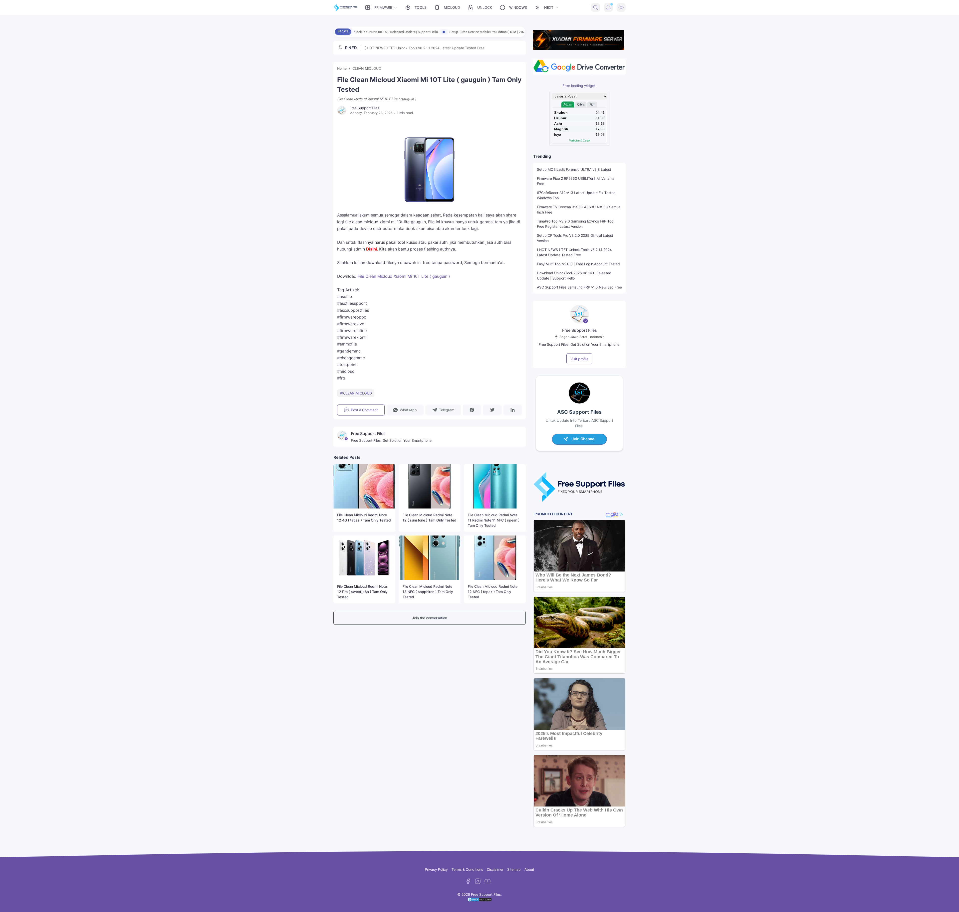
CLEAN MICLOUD (357, 393)
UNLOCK (484, 7)
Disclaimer (495, 869)
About (529, 869)
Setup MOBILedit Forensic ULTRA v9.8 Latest (574, 169)
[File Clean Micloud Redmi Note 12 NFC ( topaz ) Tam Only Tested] (495, 558)
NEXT (548, 7)
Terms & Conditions (467, 869)
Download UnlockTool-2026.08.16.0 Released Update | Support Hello (574, 275)
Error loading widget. (579, 86)
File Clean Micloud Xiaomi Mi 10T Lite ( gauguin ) (404, 276)
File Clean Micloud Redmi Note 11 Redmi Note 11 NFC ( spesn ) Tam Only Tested (493, 520)
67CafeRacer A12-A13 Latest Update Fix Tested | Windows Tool (577, 195)
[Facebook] (468, 881)
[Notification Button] (608, 7)
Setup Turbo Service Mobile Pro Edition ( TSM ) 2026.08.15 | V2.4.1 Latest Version (431, 32)
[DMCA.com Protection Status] (479, 900)
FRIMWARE (383, 7)
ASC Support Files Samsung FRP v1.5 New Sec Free (579, 287)
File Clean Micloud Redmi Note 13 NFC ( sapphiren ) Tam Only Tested (428, 591)
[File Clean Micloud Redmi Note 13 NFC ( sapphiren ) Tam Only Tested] (430, 558)
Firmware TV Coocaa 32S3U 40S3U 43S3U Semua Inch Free (578, 209)
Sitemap (514, 869)
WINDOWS (518, 7)
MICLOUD (452, 7)
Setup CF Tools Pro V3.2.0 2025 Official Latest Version (575, 238)
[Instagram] (478, 881)
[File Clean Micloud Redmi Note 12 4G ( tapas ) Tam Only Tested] (364, 486)
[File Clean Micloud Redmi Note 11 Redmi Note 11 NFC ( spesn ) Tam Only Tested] (495, 486)
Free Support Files (579, 330)
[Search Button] (595, 7)
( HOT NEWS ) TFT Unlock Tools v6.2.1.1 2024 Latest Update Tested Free (424, 48)
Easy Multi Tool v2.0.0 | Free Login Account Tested (578, 264)
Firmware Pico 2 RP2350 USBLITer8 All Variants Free (575, 181)
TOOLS (421, 7)
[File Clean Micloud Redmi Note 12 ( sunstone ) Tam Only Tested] (430, 486)
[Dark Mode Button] (621, 7)
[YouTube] (487, 881)
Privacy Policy (436, 869)
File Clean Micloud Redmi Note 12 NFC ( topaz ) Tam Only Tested (492, 591)
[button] (405, 410)
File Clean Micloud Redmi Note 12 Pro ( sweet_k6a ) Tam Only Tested (362, 591)
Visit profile (579, 359)
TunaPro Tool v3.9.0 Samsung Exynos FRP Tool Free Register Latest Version (575, 223)
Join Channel (583, 438)
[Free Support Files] (345, 7)
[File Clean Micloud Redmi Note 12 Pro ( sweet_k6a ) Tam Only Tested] (364, 558)
